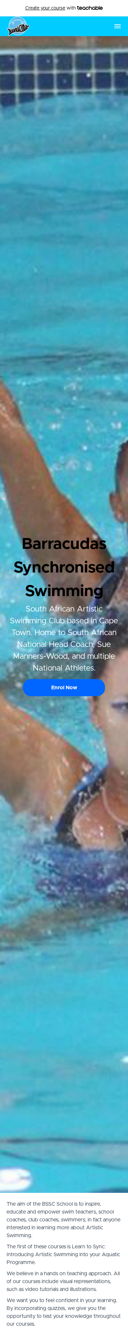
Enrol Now (64, 687)
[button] (117, 26)
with (51, 8)
